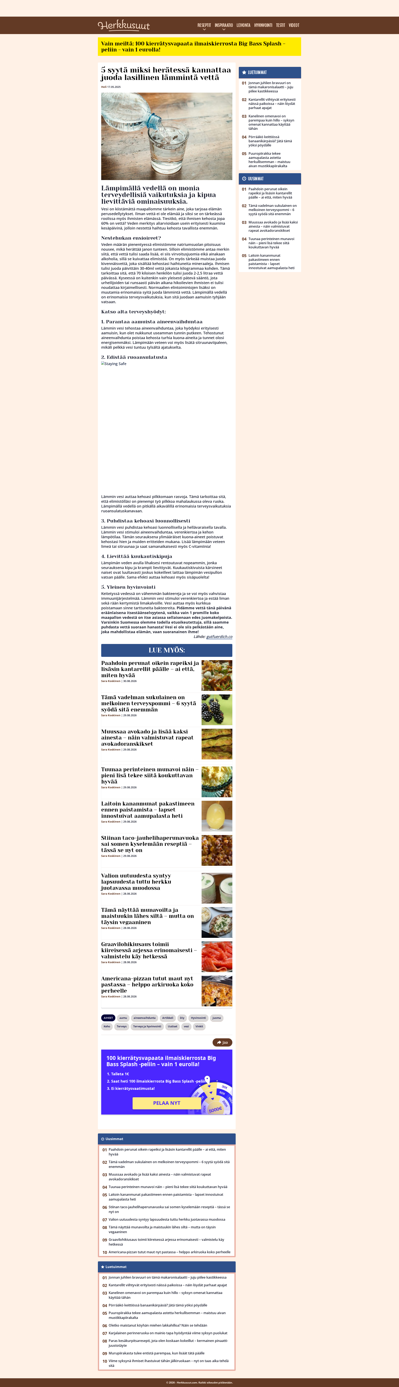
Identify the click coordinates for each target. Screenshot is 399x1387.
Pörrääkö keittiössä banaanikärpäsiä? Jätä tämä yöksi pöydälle (158, 1305)
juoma (217, 1018)
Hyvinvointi (263, 25)
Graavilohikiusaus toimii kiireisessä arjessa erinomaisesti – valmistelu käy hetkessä (149, 950)
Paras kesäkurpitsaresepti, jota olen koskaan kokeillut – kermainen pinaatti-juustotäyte (168, 1343)
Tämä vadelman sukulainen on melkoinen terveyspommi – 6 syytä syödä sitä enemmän (148, 703)
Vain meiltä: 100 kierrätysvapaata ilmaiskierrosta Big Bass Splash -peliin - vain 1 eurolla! (193, 46)
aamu (123, 1018)
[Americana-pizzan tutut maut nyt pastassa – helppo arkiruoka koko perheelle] (217, 991)
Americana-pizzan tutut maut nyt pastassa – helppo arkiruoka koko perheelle (147, 984)
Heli (104, 87)
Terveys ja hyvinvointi (147, 1026)
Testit (280, 25)
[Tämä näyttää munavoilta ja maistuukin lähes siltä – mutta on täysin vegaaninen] (217, 922)
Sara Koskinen (111, 681)
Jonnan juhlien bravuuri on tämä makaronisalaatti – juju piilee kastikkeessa (168, 1277)
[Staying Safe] (166, 427)
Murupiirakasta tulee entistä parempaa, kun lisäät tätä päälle (156, 1353)
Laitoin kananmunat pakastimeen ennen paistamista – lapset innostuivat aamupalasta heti (148, 810)
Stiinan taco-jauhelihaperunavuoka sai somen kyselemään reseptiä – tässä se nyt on (150, 844)
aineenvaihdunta (145, 1018)
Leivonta (244, 25)
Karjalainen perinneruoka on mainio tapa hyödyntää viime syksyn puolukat (168, 1333)
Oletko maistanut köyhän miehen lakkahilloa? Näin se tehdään (158, 1325)
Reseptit (204, 25)
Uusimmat (114, 1139)
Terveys (122, 1026)
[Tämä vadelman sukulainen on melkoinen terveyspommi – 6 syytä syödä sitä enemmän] (217, 709)
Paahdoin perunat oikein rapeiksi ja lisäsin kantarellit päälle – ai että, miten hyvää (150, 669)
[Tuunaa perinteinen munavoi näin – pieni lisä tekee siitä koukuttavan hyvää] (217, 781)
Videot (294, 25)
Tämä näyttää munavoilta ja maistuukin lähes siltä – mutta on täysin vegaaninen (147, 916)
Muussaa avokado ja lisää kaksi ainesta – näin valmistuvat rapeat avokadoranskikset (147, 737)
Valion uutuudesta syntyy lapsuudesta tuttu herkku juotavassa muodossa (136, 882)
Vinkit (199, 1026)
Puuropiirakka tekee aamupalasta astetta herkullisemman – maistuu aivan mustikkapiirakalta (167, 1315)
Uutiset (172, 1026)
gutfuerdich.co (219, 636)
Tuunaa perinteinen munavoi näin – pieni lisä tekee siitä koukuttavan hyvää (150, 775)
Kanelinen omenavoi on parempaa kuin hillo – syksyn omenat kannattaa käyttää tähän (165, 1295)
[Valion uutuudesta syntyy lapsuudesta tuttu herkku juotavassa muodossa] (217, 888)
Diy (182, 1018)
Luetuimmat (116, 1266)
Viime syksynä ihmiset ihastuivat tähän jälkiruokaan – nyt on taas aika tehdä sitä (169, 1363)
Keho (107, 1026)
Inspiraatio (224, 25)
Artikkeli (167, 1018)
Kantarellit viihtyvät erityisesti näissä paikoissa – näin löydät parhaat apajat (168, 1285)
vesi (186, 1026)
